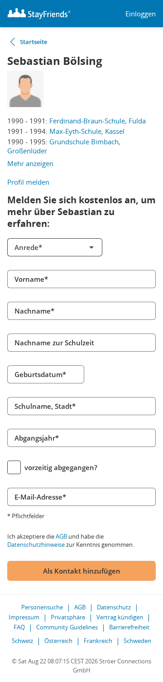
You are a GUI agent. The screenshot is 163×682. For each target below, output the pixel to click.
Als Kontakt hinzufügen (81, 570)
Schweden (137, 641)
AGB (61, 536)
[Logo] (39, 13)
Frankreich (98, 641)
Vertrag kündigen (119, 617)
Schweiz (22, 641)
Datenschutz (114, 607)
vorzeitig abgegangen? (60, 467)
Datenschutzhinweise (36, 544)
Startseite (33, 42)
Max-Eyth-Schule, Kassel (87, 131)
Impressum (24, 617)
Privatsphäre (68, 617)
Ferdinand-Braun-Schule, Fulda (97, 120)
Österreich (58, 641)
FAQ (19, 627)
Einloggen (140, 13)
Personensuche (42, 607)
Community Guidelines (67, 627)
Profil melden (28, 181)
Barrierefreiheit (129, 627)
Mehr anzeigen (30, 163)
